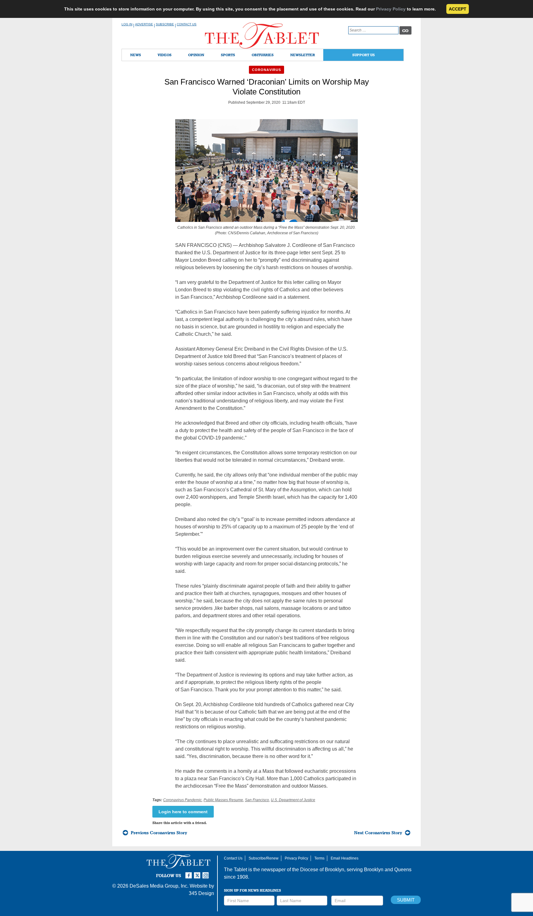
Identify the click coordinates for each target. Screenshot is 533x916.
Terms (319, 858)
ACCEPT (457, 8)
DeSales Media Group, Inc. (159, 886)
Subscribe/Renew (264, 858)
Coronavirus (266, 70)
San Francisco (257, 800)
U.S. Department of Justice (293, 800)
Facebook (189, 873)
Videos (164, 54)
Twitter (198, 873)
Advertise (144, 24)
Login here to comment (183, 811)
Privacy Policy (391, 8)
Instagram (206, 873)
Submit (406, 899)
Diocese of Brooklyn (322, 869)
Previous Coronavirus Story (159, 832)
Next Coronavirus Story (378, 832)
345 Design (201, 893)
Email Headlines (344, 858)
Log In (127, 24)
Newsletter (302, 54)
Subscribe (165, 24)
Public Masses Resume (223, 800)
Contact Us (186, 24)
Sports (228, 54)
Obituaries (263, 54)
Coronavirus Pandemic (182, 800)
